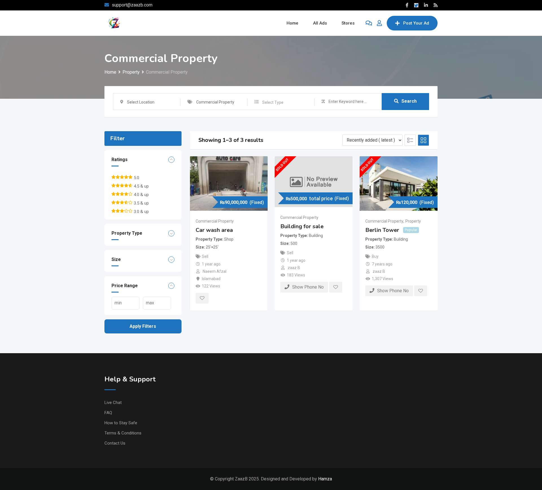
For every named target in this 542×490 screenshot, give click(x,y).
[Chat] (369, 23)
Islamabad (211, 278)
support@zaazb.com (132, 5)
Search (409, 101)
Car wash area (214, 230)
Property (413, 221)
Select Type (272, 102)
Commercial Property (215, 221)
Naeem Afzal (214, 271)
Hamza (325, 479)
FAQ (108, 412)
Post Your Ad (416, 23)
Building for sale (302, 226)
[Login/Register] (379, 23)
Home (292, 23)
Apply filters (143, 326)
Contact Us (114, 443)
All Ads (320, 23)
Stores (348, 23)
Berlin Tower (382, 230)
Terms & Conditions (122, 433)
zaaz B (294, 267)
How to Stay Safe (120, 422)
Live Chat (113, 402)
